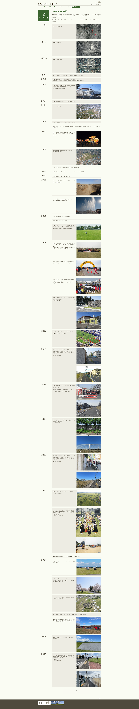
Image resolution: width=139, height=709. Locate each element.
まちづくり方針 (67, 101)
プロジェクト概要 (47, 6)
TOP (100, 698)
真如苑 (54, 80)
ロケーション (85, 6)
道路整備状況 (57, 355)
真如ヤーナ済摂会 (58, 515)
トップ (39, 6)
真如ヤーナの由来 (58, 6)
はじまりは (67, 6)
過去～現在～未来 (76, 6)
